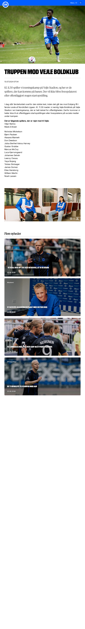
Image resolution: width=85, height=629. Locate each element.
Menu (72, 3)
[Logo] (5, 4)
